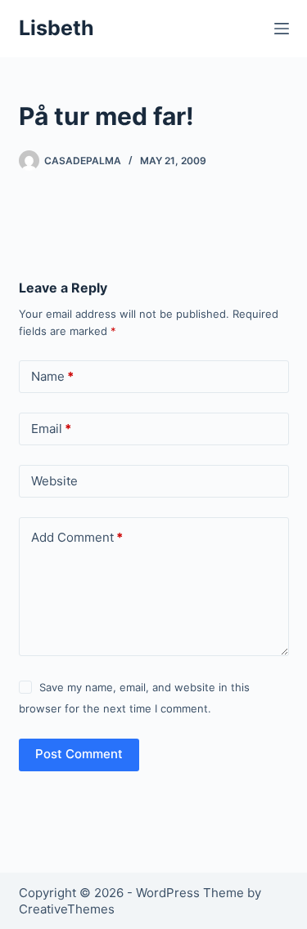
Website (54, 481)
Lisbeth (56, 28)
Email (51, 428)
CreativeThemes (67, 909)
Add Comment (77, 537)
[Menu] (281, 28)
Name (52, 376)
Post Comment (79, 754)
